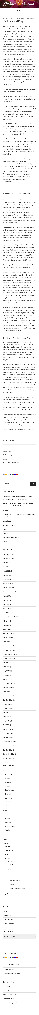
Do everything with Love (11, 1003)
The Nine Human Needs (11, 538)
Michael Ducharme (27, 18)
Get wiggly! (7, 986)
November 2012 (8, 696)
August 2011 (7, 758)
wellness (10, 440)
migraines (8, 798)
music (5, 811)
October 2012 (8, 700)
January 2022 (7, 559)
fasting (7, 846)
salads (12, 885)
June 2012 (6, 717)
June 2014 (6, 625)
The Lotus (15, 303)
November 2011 (8, 746)
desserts (13, 877)
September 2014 (9, 617)
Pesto (5, 542)
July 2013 (6, 663)
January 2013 (7, 687)
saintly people (10, 826)
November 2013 (8, 646)
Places (5, 835)
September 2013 (9, 654)
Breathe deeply (8, 970)
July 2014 (6, 621)
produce (11, 862)
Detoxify (6, 990)
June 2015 (6, 604)
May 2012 (6, 721)
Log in (5, 911)
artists (7, 818)
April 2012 (6, 725)
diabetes (8, 782)
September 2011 (9, 754)
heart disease (10, 790)
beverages (14, 873)
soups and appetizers (17, 889)
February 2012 (8, 733)
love (6, 854)
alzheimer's (9, 774)
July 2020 (6, 563)
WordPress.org (8, 924)
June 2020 (6, 567)
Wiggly (5, 510)
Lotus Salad (7, 521)
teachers (8, 830)
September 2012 (9, 704)
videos (5, 839)
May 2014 (6, 629)
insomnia (8, 794)
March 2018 (7, 584)
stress (7, 806)
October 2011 (7, 750)
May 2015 (6, 608)
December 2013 (8, 642)
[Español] (6, 474)
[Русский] (15, 474)
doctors (8, 822)
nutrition (8, 858)
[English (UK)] (4, 474)
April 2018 (6, 579)
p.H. (6, 894)
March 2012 (7, 729)
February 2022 (8, 554)
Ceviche (5, 533)
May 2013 (6, 671)
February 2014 (8, 633)
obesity (8, 802)
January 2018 (7, 588)
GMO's (7, 786)
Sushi (5, 529)
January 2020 (7, 575)
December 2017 (8, 592)
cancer (7, 778)
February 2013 (8, 683)
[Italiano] (13, 474)
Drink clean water (9, 978)
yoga (7, 898)
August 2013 (7, 658)
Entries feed (7, 915)
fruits (12, 865)
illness (5, 771)
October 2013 (8, 650)
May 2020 (6, 571)
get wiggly (9, 850)
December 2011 (8, 742)
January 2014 (7, 638)
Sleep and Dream (9, 999)
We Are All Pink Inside (10, 525)
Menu (21, 11)
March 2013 (7, 679)
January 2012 (7, 737)
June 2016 (6, 596)
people (5, 815)
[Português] (11, 474)
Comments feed (8, 919)
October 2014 (8, 613)
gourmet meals (15, 881)
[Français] (8, 474)
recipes (10, 869)
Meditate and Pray (9, 994)
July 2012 (6, 712)
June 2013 (6, 667)
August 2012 (7, 708)
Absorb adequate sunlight (12, 974)
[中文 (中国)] (17, 474)
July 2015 (6, 600)
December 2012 (8, 692)
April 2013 (6, 675)
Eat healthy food (8, 982)
